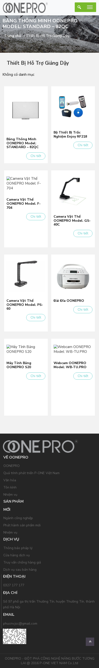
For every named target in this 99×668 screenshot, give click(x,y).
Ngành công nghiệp (18, 518)
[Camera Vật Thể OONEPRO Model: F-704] (25, 183)
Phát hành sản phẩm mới (22, 525)
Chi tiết (36, 156)
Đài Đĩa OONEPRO (69, 301)
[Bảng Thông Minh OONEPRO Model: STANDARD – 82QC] (25, 111)
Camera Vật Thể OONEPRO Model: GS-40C (72, 221)
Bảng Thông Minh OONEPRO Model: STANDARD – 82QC (22, 143)
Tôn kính (10, 487)
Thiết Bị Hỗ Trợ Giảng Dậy (38, 63)
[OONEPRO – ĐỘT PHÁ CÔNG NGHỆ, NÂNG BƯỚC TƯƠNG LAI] (25, 7)
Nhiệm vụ (10, 494)
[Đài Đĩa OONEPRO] (73, 275)
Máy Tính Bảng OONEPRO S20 (18, 365)
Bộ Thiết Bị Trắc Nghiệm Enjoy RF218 (70, 135)
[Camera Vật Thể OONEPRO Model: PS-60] (25, 275)
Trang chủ (12, 36)
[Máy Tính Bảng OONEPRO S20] (25, 349)
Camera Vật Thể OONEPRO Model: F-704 (23, 204)
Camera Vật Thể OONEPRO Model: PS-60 (24, 305)
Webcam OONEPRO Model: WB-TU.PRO (70, 365)
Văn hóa (9, 480)
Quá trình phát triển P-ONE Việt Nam (31, 473)
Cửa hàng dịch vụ (16, 555)
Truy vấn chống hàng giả (22, 562)
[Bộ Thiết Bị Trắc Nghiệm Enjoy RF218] (73, 107)
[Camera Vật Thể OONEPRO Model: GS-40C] (73, 191)
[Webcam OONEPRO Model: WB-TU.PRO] (73, 349)
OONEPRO (11, 466)
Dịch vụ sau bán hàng (20, 569)
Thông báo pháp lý (17, 548)
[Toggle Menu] (90, 7)
